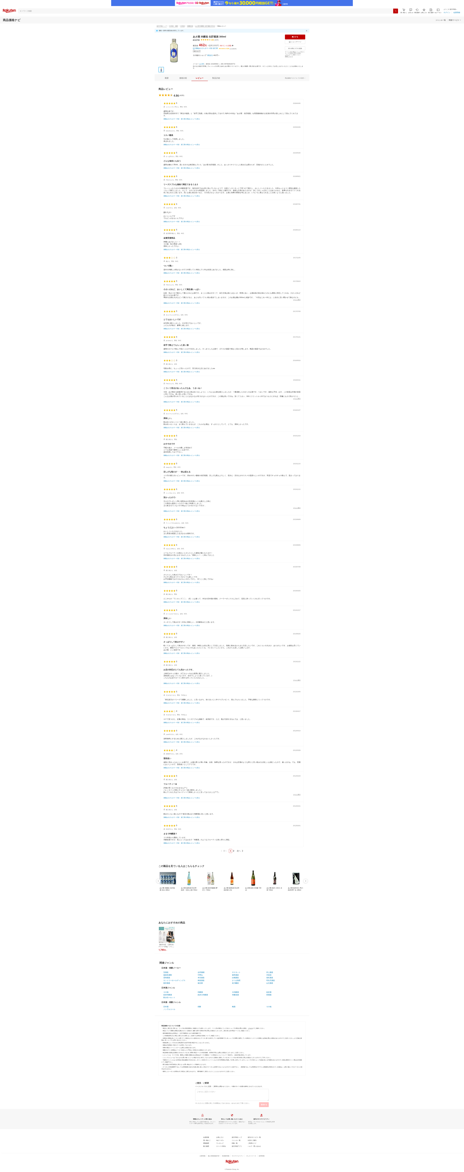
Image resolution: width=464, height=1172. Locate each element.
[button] (410, 10)
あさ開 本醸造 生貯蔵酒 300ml (205, 26)
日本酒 (182, 26)
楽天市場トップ (162, 26)
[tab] (167, 78)
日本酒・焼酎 (173, 26)
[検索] (395, 11)
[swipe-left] (158, 881)
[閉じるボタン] (306, 31)
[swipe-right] (306, 881)
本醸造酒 (190, 26)
